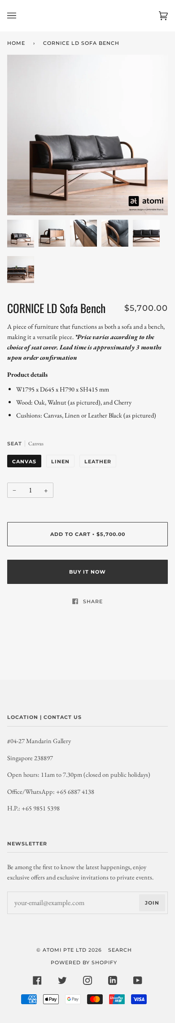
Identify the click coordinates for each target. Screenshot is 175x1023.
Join (152, 903)
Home (16, 43)
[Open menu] (20, 15)
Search (120, 950)
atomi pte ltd (65, 950)
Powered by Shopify (84, 962)
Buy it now (87, 572)
